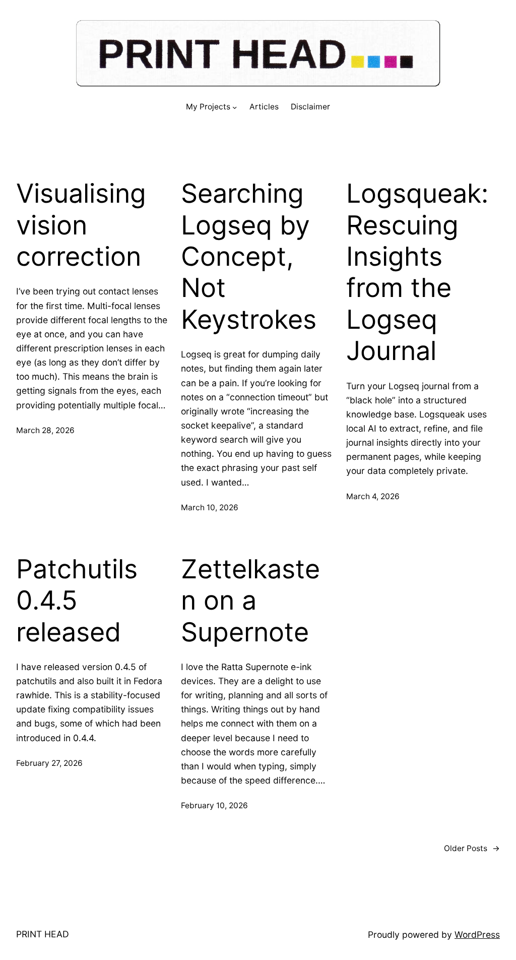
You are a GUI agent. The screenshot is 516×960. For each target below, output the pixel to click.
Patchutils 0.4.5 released (77, 601)
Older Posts (472, 848)
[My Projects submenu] (234, 107)
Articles (264, 106)
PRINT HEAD (42, 934)
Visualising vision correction (81, 225)
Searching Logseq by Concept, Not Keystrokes (248, 256)
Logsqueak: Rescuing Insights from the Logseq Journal (417, 272)
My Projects (208, 106)
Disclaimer (310, 106)
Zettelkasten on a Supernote (250, 601)
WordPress (477, 934)
